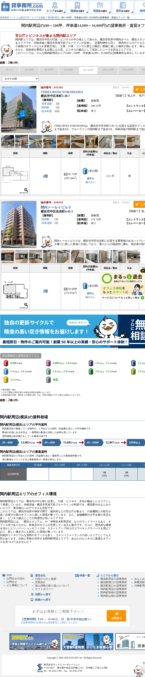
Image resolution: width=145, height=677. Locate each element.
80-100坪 (88, 70)
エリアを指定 (38, 17)
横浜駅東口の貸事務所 (113, 585)
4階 (45, 176)
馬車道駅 (47, 103)
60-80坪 (68, 69)
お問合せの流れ (15, 578)
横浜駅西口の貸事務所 (113, 582)
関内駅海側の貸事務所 (113, 592)
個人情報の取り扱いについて (52, 585)
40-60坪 (49, 69)
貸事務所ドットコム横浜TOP (14, 17)
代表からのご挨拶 (45, 578)
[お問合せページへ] (116, 620)
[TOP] (22, 7)
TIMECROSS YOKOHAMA (62, 92)
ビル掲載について (17, 585)
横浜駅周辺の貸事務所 (113, 578)
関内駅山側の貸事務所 (113, 595)
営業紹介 (40, 582)
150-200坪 (128, 69)
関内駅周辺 (53, 17)
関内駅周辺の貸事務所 (113, 589)
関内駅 (45, 107)
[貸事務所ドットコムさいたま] (87, 649)
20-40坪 (29, 69)
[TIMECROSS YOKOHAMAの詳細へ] (18, 132)
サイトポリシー (44, 589)
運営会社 (40, 575)
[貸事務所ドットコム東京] (34, 649)
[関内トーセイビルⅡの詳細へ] (18, 247)
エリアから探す (109, 575)
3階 (45, 291)
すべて (10, 69)
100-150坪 (108, 69)
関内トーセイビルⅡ (56, 207)
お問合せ (11, 582)
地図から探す (43, 594)
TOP (9, 575)
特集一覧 (85, 575)
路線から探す (43, 599)
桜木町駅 (47, 111)
